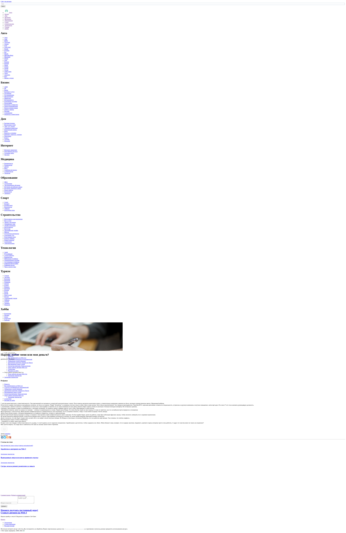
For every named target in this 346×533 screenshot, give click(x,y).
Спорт (6, 202)
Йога (5, 168)
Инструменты (8, 227)
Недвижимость (9, 100)
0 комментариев (6, 495)
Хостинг (7, 155)
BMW (6, 41)
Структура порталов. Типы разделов (19, 366)
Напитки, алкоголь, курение (13, 134)
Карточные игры (9, 210)
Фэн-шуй (7, 141)
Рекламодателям (9, 526)
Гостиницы (7, 93)
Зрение (6, 166)
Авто (5, 37)
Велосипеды (8, 207)
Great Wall (7, 47)
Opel (5, 60)
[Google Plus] (10, 437)
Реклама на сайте (13, 371)
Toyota (6, 70)
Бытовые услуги (9, 92)
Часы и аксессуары (10, 267)
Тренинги (7, 193)
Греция (6, 284)
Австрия (7, 277)
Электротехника (9, 243)
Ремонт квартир (9, 240)
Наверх (3, 519)
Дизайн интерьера (9, 225)
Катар (6, 292)
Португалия (8, 295)
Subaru (6, 67)
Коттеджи (7, 229)
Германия (7, 282)
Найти (3, 6)
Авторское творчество (15, 375)
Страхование (8, 113)
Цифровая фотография (11, 263)
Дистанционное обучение (12, 185)
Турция (6, 301)
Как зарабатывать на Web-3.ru (17, 358)
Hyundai (6, 50)
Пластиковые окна (10, 237)
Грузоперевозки (9, 95)
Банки (6, 90)
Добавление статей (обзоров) (17, 361)
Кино (6, 131)
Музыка (6, 315)
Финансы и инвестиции (11, 114)
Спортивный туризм (10, 298)
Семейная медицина (10, 170)
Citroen (6, 44)
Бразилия (7, 280)
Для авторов (8, 522)
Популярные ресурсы (10, 151)
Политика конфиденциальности (74, 529)
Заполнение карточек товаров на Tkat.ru (20, 362)
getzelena (7, 433)
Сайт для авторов (6, 1)
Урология (7, 173)
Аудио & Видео (9, 255)
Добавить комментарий (18, 495)
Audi (5, 39)
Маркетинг (7, 98)
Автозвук (7, 75)
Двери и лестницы (10, 222)
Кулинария (7, 313)
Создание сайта (9, 153)
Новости (10, 356)
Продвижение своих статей (16, 364)
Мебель (6, 232)
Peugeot (6, 62)
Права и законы (9, 109)
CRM (6, 87)
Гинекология (8, 165)
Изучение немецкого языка (12, 188)
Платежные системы (10, 101)
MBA (6, 182)
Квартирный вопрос (10, 130)
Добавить (4, 506)
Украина (7, 303)
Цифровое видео (9, 265)
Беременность (8, 163)
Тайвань (6, 300)
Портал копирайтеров (11, 106)
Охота (6, 317)
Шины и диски (9, 78)
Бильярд (6, 204)
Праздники (7, 136)
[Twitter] (5, 437)
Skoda (6, 65)
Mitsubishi (7, 57)
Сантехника (8, 242)
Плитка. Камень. (9, 238)
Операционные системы (11, 260)
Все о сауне (7, 220)
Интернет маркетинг (10, 150)
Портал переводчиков (11, 108)
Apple (6, 252)
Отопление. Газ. (9, 235)
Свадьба (6, 139)
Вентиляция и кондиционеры (13, 219)
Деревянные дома (9, 224)
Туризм (6, 275)
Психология (8, 192)
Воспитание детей (10, 125)
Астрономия (8, 183)
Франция (7, 305)
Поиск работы (8, 190)
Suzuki (6, 68)
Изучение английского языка (13, 187)
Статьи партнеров (9, 524)
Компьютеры (8, 257)
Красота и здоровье (10, 133)
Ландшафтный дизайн (11, 230)
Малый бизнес (8, 96)
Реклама (6, 111)
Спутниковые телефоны (11, 262)
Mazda (6, 54)
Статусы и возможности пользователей (20, 359)
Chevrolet (7, 42)
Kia (5, 52)
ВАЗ (5, 76)
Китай (6, 293)
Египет (6, 285)
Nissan (6, 58)
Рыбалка (7, 320)
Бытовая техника (9, 123)
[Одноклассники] (7, 437)
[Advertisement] (173, 481)
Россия (6, 296)
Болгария (7, 279)
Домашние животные (11, 128)
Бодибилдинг (8, 205)
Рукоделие (7, 318)
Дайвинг (7, 208)
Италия (6, 290)
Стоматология (8, 171)
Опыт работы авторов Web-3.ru (17, 367)
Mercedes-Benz (8, 55)
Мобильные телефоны (11, 258)
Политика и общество (11, 104)
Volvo (6, 73)
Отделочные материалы (11, 233)
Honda (6, 49)
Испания (7, 288)
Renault (6, 63)
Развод (6, 138)
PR (5, 88)
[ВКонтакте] (2, 437)
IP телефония (8, 254)
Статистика (11, 369)
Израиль (6, 287)
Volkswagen (7, 71)
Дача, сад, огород (9, 126)
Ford (5, 45)
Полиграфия (8, 103)
